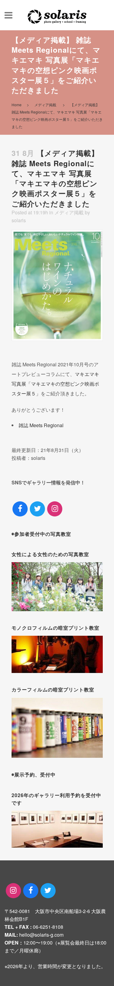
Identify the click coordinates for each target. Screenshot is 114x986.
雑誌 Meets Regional (41, 425)
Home (17, 104)
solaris (19, 220)
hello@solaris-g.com (41, 934)
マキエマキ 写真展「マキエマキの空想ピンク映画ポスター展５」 (55, 384)
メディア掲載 (45, 104)
